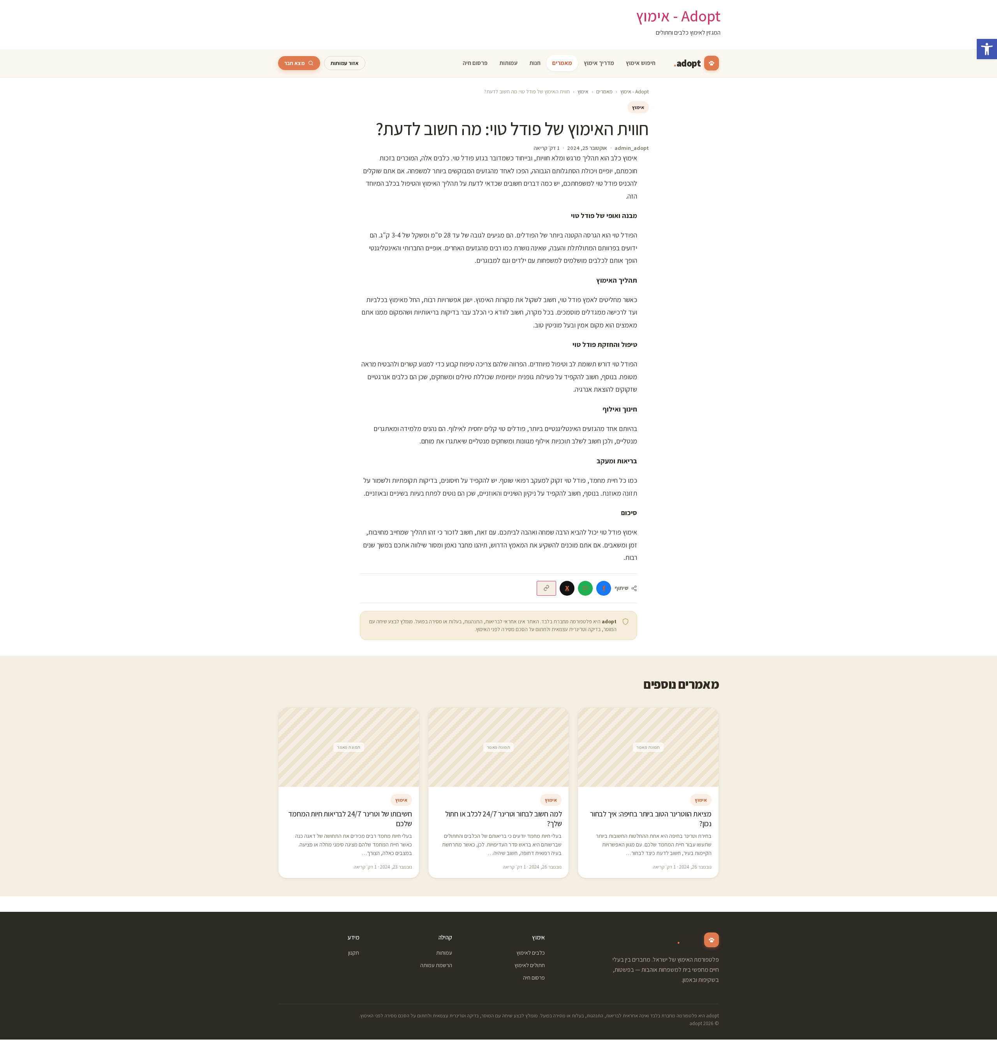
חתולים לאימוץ (529, 965)
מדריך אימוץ (599, 63)
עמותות (508, 63)
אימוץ (583, 91)
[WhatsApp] (585, 588)
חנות (535, 63)
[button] (987, 49)
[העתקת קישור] (546, 588)
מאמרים (562, 63)
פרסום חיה (475, 63)
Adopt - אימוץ (678, 15)
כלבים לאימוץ (530, 952)
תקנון (353, 952)
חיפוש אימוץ (640, 63)
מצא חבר (294, 63)
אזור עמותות (345, 63)
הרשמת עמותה (436, 965)
